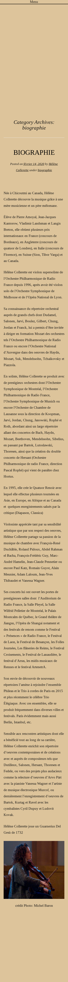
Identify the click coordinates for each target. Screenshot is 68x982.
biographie (45, 170)
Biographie (34, 152)
